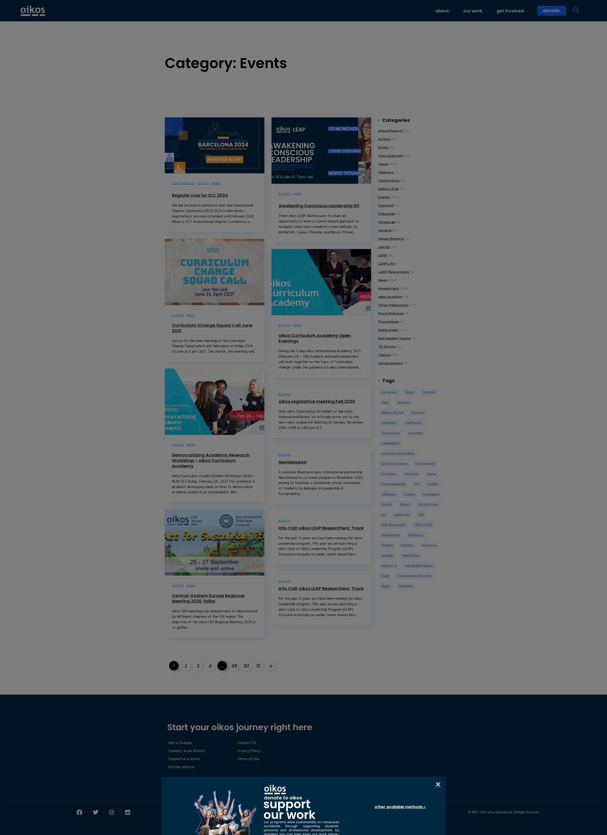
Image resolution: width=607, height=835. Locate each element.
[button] (438, 784)
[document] (303, 417)
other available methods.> (400, 807)
